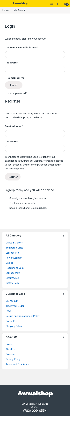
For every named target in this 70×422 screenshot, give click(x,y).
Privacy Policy (13, 359)
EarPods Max (13, 272)
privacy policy (16, 168)
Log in (13, 85)
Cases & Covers (14, 242)
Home (5, 10)
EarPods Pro (12, 252)
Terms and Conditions (17, 364)
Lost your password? (16, 93)
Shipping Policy (14, 326)
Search (52, 3)
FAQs (8, 311)
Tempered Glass (14, 247)
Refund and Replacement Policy (23, 316)
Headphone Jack (15, 267)
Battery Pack (12, 283)
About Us (10, 349)
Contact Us (11, 321)
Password (11, 62)
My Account (12, 300)
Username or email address (21, 47)
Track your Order (15, 305)
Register (13, 176)
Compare (10, 354)
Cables (9, 262)
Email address (14, 126)
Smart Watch (12, 278)
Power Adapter (14, 257)
